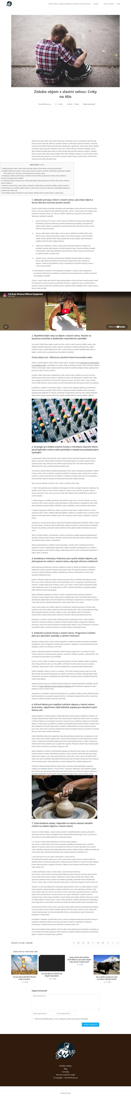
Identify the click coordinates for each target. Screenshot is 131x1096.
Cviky (77, 104)
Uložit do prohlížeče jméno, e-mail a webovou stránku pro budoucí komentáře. (62, 1019)
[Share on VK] (98, 943)
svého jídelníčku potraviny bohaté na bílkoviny (55, 686)
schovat (42, 165)
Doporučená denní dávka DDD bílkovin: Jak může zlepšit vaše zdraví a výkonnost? (79, 959)
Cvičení (69, 104)
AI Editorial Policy (65, 1093)
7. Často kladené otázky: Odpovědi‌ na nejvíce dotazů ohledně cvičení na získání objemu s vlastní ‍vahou (32, 193)
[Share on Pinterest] (83, 943)
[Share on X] (73, 943)
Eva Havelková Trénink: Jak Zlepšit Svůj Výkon (51, 974)
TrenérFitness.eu (44, 104)
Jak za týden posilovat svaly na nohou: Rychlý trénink (106, 978)
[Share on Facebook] (78, 943)
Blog (65, 1069)
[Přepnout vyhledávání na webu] (124, 4)
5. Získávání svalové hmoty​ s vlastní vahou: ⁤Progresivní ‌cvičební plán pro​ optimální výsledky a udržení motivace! (35, 185)
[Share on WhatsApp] (118, 943)
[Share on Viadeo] (113, 943)
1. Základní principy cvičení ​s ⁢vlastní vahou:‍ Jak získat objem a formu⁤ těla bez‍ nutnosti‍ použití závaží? (31, 168)
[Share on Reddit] (103, 943)
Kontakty (65, 1072)
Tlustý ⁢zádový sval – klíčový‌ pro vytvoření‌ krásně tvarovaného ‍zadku (24, 173)
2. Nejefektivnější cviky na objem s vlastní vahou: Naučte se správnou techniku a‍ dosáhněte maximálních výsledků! (36, 171)
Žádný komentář (89, 104)
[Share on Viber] (93, 943)
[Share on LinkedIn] (88, 943)
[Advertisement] (65, 123)
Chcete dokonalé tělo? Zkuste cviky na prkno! (24, 978)
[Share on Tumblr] (108, 943)
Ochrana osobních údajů (65, 1075)
